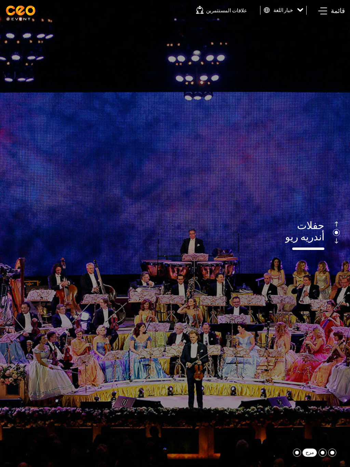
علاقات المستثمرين (226, 10)
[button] (331, 11)
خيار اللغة (283, 10)
